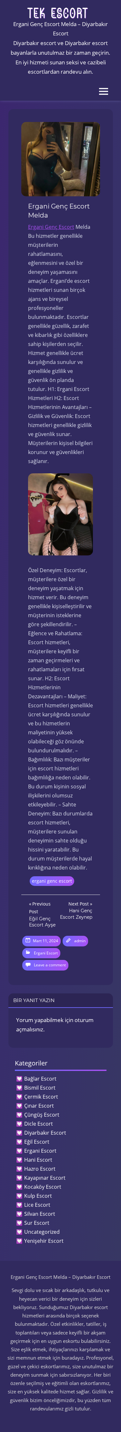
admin (80, 941)
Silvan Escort (39, 1213)
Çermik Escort (41, 1096)
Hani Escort (38, 1159)
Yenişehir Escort (44, 1240)
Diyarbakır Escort (45, 1132)
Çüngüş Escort (41, 1114)
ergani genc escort (52, 881)
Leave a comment (50, 965)
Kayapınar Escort (45, 1177)
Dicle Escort (38, 1123)
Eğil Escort (36, 1141)
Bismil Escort (39, 1087)
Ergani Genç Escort (51, 226)
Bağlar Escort (40, 1078)
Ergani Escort (46, 953)
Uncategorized (42, 1231)
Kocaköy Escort (42, 1186)
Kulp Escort (38, 1195)
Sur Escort (36, 1222)
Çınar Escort (39, 1105)
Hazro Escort (39, 1168)
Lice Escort (37, 1204)
